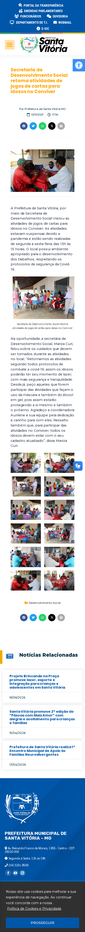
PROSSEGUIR (42, 923)
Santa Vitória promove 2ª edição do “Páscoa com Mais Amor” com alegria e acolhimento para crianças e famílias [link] (42, 717)
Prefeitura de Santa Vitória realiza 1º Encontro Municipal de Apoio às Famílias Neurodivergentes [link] (42, 751)
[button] (76, 7)
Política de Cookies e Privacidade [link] (34, 908)
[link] (79, 65)
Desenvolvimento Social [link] (45, 602)
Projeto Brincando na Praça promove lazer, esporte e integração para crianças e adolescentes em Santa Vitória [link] (37, 682)
